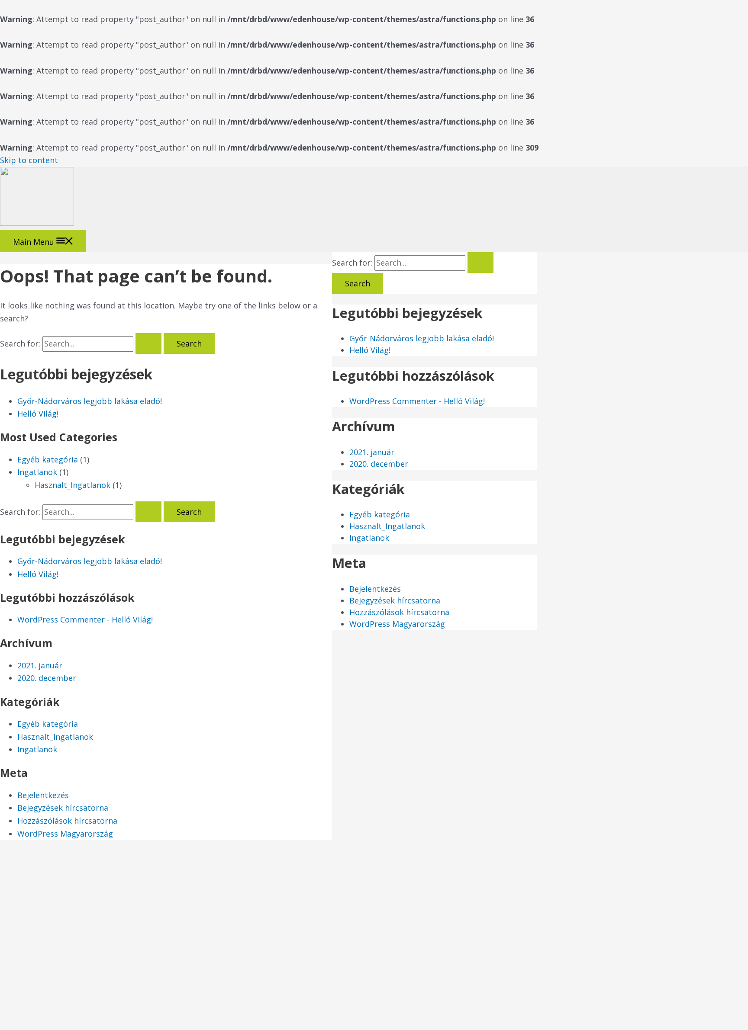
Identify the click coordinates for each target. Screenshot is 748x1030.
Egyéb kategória (47, 459)
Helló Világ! (37, 413)
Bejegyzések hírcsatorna (62, 807)
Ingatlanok (37, 472)
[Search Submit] (148, 343)
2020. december (46, 678)
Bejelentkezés (43, 795)
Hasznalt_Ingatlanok (72, 485)
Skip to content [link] (29, 160)
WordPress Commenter (61, 619)
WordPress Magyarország (65, 833)
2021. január (39, 665)
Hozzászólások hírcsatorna (67, 820)
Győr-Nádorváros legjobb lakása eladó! (89, 401)
